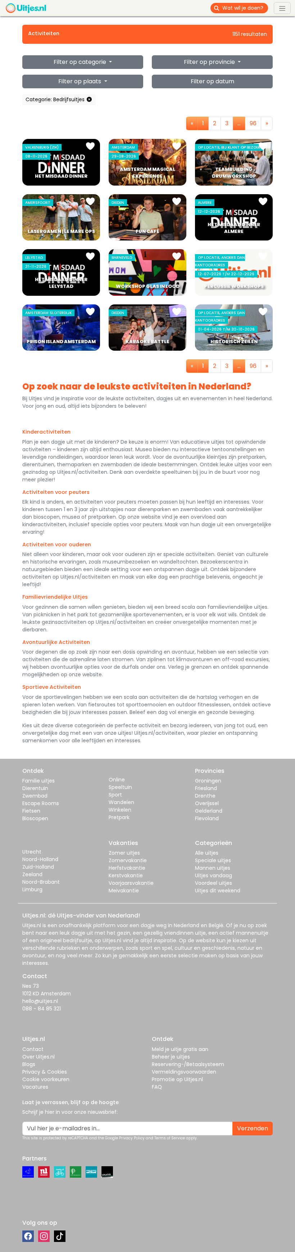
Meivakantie (124, 890)
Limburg (32, 889)
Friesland (206, 788)
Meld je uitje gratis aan (180, 1049)
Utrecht (31, 851)
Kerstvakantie (126, 875)
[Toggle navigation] (282, 8)
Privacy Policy (132, 1138)
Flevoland (207, 818)
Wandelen (121, 802)
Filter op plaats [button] (80, 81)
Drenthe (205, 795)
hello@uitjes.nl (40, 1001)
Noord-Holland (40, 859)
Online (117, 779)
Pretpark (119, 817)
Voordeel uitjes (213, 883)
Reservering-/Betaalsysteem (188, 1064)
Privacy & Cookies (44, 1071)
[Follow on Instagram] (44, 1236)
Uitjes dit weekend (217, 890)
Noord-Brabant (41, 882)
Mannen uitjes (212, 868)
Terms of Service (169, 1138)
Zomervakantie (128, 860)
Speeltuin (120, 787)
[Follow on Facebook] (28, 1236)
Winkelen (120, 809)
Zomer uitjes (124, 852)
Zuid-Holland (38, 866)
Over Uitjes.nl (38, 1056)
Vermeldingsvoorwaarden (184, 1071)
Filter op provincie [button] (210, 62)
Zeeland (32, 874)
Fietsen (31, 810)
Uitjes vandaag (213, 875)
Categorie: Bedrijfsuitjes (56, 99)
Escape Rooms (40, 803)
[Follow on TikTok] (59, 1236)
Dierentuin (35, 788)
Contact (33, 1049)
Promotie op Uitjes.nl (177, 1079)
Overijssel (207, 803)
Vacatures (35, 1086)
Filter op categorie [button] (81, 62)
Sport (115, 794)
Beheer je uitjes (171, 1056)
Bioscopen (35, 818)
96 (253, 123)
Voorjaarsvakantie (131, 883)
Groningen (208, 780)
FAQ (157, 1086)
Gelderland (208, 810)
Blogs (28, 1064)
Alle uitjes (206, 852)
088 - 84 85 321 (41, 1008)
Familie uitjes (38, 780)
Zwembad (34, 795)
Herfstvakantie (127, 868)
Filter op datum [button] (212, 81)
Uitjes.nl (31, 925)
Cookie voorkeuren (45, 1079)
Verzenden (252, 1128)
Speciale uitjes (213, 860)
